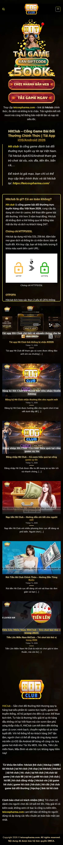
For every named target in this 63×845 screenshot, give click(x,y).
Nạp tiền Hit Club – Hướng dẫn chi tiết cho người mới (31, 518)
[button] (58, 9)
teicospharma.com (13, 812)
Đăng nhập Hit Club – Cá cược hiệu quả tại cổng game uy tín (31, 458)
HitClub (6, 706)
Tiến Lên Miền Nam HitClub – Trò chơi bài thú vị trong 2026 (32, 638)
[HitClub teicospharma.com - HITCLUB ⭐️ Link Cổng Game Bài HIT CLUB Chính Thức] (31, 9)
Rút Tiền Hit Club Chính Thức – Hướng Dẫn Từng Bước (31, 578)
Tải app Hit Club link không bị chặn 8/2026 (31, 342)
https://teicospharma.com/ (31, 183)
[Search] (3, 9)
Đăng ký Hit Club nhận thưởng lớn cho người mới (31, 399)
